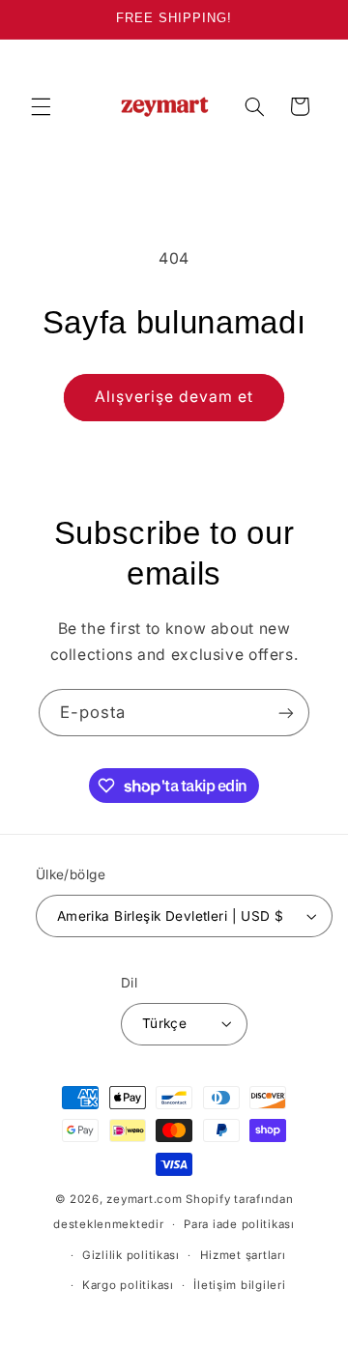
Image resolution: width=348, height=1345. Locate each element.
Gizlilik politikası (131, 1255)
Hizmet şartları (243, 1255)
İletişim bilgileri (239, 1285)
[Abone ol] (286, 712)
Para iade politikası (239, 1224)
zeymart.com (144, 1199)
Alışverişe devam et (174, 396)
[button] (40, 106)
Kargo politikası (128, 1285)
